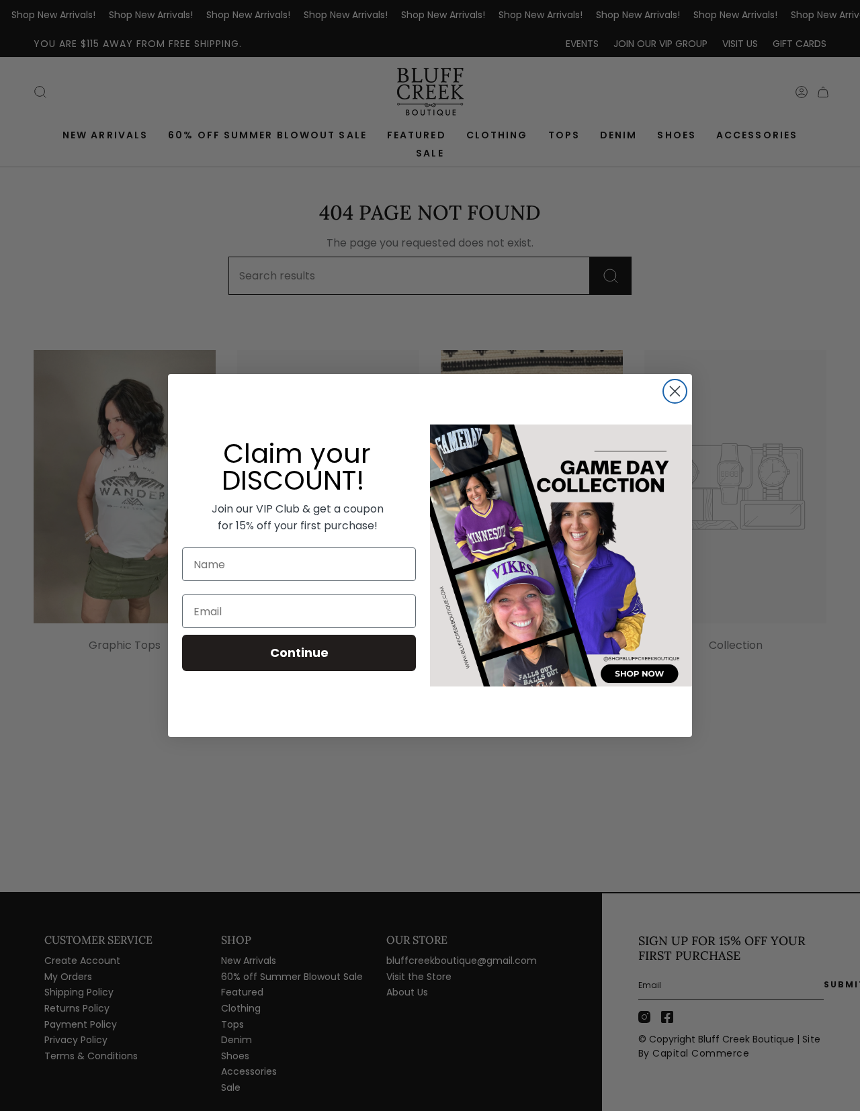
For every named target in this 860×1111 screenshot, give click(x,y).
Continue (299, 652)
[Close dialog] (675, 391)
